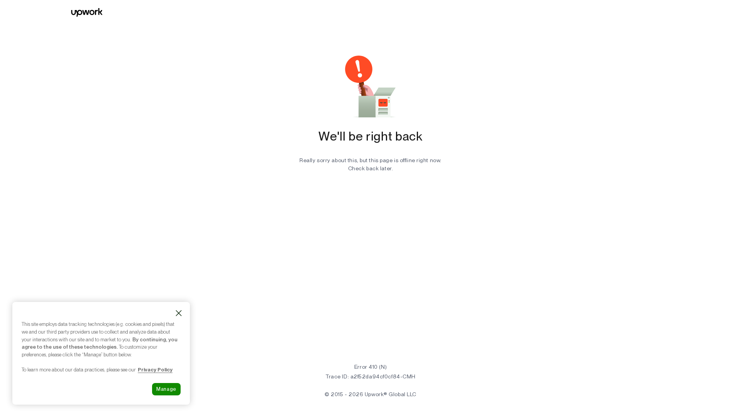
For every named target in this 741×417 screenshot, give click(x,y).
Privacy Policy (155, 369)
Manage (166, 389)
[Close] (178, 313)
